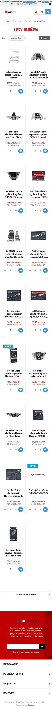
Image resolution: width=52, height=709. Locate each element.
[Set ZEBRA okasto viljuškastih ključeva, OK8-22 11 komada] (38, 116)
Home (8, 21)
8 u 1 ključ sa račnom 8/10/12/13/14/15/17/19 (38, 491)
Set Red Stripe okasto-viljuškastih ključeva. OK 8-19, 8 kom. (38, 433)
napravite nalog (29, 2)
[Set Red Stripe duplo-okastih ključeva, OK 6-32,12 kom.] (13, 475)
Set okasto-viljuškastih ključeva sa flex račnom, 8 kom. (38, 374)
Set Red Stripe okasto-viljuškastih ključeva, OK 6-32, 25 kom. (13, 374)
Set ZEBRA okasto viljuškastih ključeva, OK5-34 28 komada (14, 254)
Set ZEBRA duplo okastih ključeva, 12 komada (13, 75)
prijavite (45, 2)
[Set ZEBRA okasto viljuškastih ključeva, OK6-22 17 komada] (13, 176)
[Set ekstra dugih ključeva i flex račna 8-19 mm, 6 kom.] (13, 534)
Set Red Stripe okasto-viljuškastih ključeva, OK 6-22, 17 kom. (38, 314)
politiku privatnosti (32, 652)
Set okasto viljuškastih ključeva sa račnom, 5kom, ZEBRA (14, 135)
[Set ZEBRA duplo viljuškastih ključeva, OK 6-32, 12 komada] (38, 56)
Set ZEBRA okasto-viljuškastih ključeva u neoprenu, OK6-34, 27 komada (38, 194)
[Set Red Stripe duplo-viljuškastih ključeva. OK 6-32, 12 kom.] (38, 236)
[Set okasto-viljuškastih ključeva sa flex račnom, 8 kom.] (38, 355)
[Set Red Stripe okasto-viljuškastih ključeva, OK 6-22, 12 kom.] (13, 295)
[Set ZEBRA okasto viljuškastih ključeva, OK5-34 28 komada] (13, 236)
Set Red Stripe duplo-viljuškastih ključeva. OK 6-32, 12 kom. (38, 254)
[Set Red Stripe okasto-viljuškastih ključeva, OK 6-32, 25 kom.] (13, 355)
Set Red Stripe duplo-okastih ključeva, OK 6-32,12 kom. (13, 493)
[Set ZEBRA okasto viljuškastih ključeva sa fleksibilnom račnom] (13, 415)
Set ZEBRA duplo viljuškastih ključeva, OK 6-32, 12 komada (38, 75)
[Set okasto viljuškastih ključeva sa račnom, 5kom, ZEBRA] (13, 116)
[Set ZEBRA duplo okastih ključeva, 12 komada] (13, 56)
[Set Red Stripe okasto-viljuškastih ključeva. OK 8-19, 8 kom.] (38, 415)
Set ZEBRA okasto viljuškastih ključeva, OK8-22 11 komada (38, 135)
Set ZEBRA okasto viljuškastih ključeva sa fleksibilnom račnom (14, 433)
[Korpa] (48, 12)
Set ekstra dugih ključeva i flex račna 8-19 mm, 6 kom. (14, 553)
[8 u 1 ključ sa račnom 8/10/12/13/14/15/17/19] (38, 475)
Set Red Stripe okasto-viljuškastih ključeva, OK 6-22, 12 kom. (13, 314)
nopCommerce (30, 705)
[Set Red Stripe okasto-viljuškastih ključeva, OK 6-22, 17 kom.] (38, 295)
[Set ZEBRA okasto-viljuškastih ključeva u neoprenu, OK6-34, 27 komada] (38, 176)
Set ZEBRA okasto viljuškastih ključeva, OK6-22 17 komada (14, 194)
